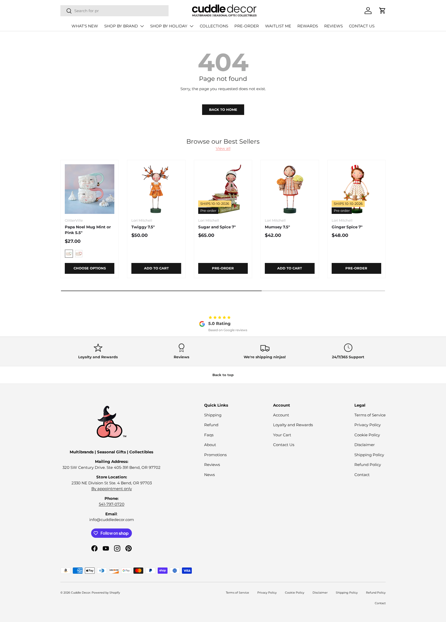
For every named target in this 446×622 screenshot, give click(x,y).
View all (223, 148)
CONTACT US (362, 26)
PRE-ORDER (246, 26)
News (209, 474)
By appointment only (111, 488)
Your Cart (282, 434)
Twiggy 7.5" (143, 226)
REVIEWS (333, 26)
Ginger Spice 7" (347, 226)
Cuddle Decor (80, 592)
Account (281, 415)
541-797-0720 (111, 504)
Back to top (223, 375)
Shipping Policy (369, 454)
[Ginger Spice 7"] (356, 189)
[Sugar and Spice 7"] (223, 189)
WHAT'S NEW (84, 26)
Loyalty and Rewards (293, 424)
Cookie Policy (367, 434)
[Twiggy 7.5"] (156, 189)
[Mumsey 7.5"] (289, 189)
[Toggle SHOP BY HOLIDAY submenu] (191, 26)
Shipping (212, 415)
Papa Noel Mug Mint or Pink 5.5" (88, 229)
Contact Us (283, 444)
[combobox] (114, 10)
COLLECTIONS (214, 26)
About (210, 444)
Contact (362, 474)
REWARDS (307, 26)
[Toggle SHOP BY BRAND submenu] (142, 26)
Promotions (215, 454)
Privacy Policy (367, 424)
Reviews (212, 464)
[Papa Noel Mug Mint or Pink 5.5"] (89, 189)
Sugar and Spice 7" (217, 226)
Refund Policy (367, 464)
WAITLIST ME (278, 26)
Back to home (223, 109)
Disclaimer (364, 444)
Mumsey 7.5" (277, 226)
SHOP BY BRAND (121, 26)
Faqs (208, 434)
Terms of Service (370, 415)
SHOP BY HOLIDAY (168, 26)
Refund (211, 424)
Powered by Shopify (106, 592)
